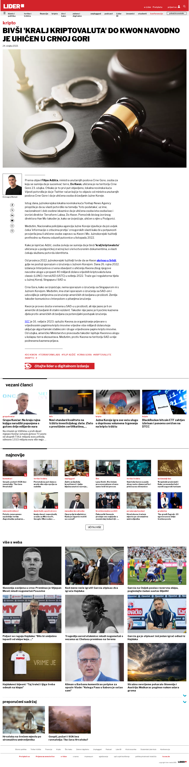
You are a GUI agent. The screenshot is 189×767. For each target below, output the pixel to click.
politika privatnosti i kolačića (145, 756)
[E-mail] (12, 221)
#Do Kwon (31, 354)
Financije (48, 749)
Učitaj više (94, 527)
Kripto (58, 749)
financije (44, 13)
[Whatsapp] (12, 226)
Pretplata (157, 7)
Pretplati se (24, 756)
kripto (55, 13)
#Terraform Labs (49, 354)
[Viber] (12, 231)
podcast (109, 13)
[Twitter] (12, 210)
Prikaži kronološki (176, 13)
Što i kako (68, 749)
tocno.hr (166, 756)
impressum (88, 756)
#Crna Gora (84, 354)
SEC (27, 321)
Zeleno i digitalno (82, 749)
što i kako (63, 14)
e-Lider (147, 7)
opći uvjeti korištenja (121, 756)
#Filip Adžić (69, 354)
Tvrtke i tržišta (36, 749)
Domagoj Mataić (10, 197)
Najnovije (15, 455)
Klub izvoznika (131, 749)
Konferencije (165, 749)
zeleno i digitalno (77, 14)
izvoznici (130, 13)
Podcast (109, 749)
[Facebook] (12, 205)
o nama (76, 756)
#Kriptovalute (102, 354)
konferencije (156, 13)
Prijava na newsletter (45, 756)
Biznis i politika (20, 749)
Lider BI (119, 14)
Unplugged (97, 749)
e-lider (64, 756)
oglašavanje (103, 756)
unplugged (96, 13)
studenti (142, 13)
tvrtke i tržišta (27, 14)
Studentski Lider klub (148, 749)
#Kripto (29, 358)
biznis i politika (12, 14)
